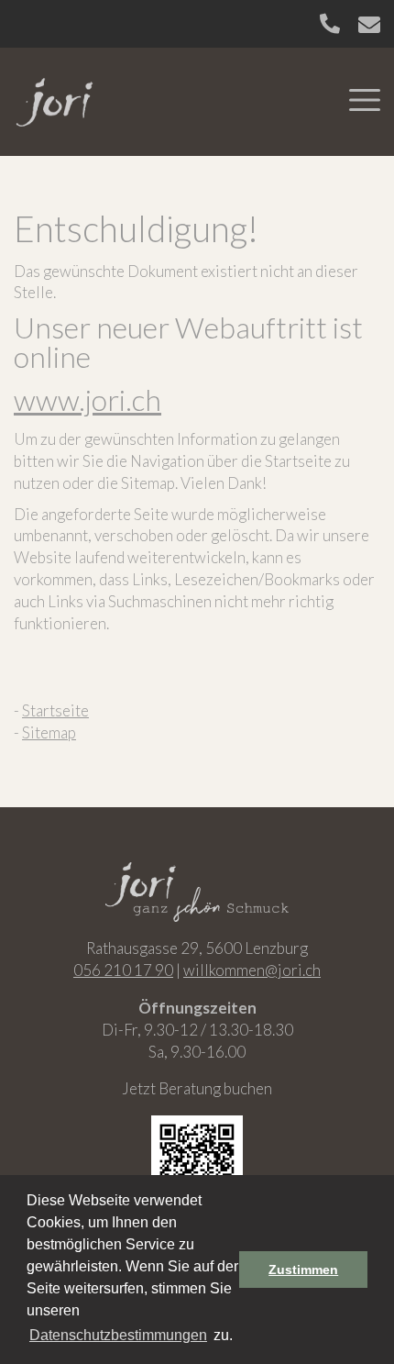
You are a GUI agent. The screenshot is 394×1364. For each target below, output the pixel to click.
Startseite (55, 710)
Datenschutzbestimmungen (118, 1335)
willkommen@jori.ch (252, 970)
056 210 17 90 (123, 970)
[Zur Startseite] (55, 99)
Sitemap (49, 732)
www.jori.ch (87, 399)
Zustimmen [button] (303, 1269)
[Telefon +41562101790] (330, 23)
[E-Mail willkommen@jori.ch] (369, 24)
